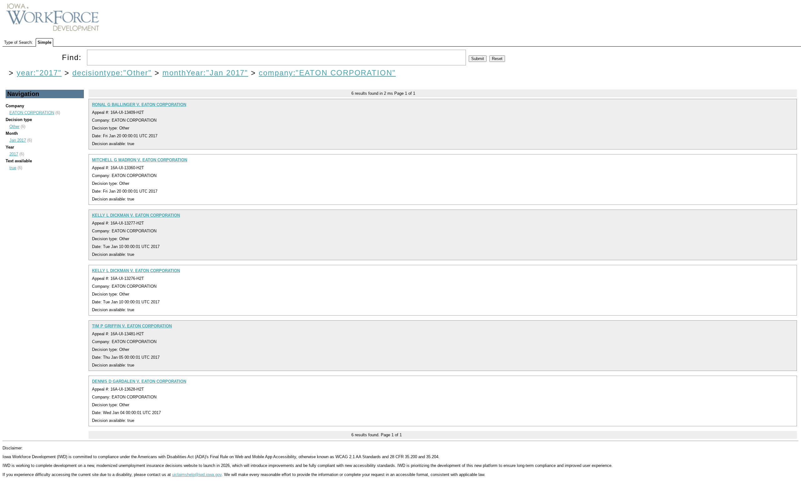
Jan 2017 (17, 140)
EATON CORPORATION (31, 112)
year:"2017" (39, 72)
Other (14, 126)
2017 (13, 154)
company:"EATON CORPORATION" (327, 72)
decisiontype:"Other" (112, 72)
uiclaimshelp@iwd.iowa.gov (197, 474)
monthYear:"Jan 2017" (205, 72)
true (12, 167)
